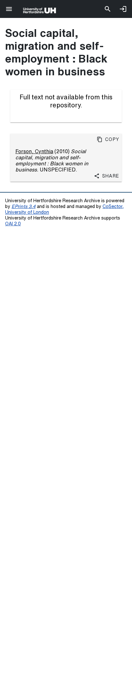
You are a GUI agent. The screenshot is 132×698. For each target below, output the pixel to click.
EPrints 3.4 (24, 206)
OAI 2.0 (13, 223)
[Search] (107, 9)
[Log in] (123, 9)
